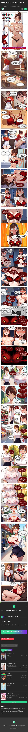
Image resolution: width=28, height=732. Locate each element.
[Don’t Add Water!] (3, 686)
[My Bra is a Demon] (3, 666)
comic (12, 710)
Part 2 (9, 678)
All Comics (12, 725)
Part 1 (9, 655)
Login (13, 625)
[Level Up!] (3, 676)
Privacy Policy (21, 725)
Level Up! (9, 673)
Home (5, 6)
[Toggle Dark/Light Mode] (2, 9)
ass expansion (4, 708)
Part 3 (9, 668)
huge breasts (13, 711)
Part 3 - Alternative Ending (12, 695)
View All (14, 702)
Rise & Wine (10, 693)
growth (7, 711)
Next (25, 9)
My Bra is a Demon (12, 6)
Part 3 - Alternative (12, 665)
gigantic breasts (22, 710)
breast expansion (5, 710)
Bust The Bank (10, 653)
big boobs (15, 708)
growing (3, 711)
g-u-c (16, 710)
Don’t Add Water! (11, 683)
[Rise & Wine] (3, 696)
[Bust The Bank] (3, 656)
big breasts (21, 708)
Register (8, 625)
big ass (11, 708)
